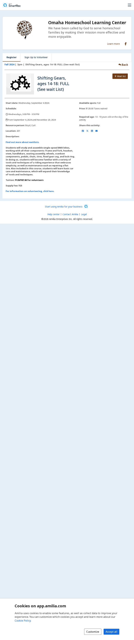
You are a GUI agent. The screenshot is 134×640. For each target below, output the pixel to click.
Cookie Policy (23, 620)
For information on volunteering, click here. (30, 191)
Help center (53, 214)
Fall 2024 (9, 64)
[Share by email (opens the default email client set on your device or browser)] (96, 130)
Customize (92, 631)
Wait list (121, 76)
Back (124, 64)
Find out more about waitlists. (22, 142)
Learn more (113, 43)
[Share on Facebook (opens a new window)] (83, 130)
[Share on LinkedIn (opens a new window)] (92, 130)
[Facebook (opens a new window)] (125, 43)
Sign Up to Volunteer (36, 57)
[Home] (12, 5)
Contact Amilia (70, 214)
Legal (84, 214)
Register (12, 57)
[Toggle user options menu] (129, 5)
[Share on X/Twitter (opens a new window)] (87, 130)
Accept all (111, 631)
